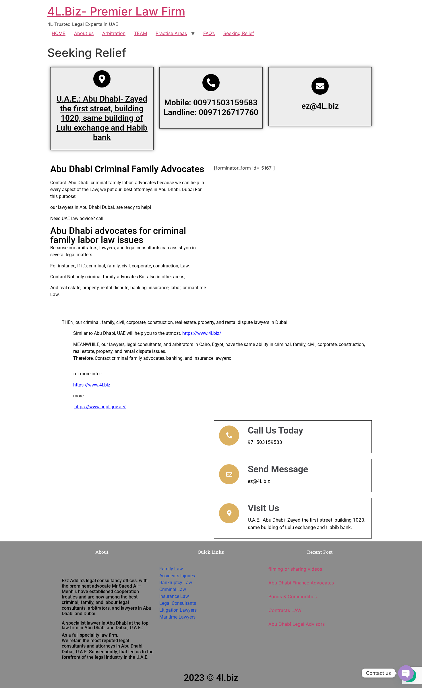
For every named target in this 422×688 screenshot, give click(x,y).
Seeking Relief (238, 33)
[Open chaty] (406, 673)
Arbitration (113, 33)
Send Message (278, 469)
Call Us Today (275, 430)
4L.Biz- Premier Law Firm (116, 11)
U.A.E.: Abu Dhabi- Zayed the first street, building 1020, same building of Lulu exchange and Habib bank (102, 118)
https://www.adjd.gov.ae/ (100, 406)
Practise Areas (171, 33)
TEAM (140, 33)
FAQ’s (209, 33)
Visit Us (263, 508)
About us (84, 33)
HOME (58, 33)
